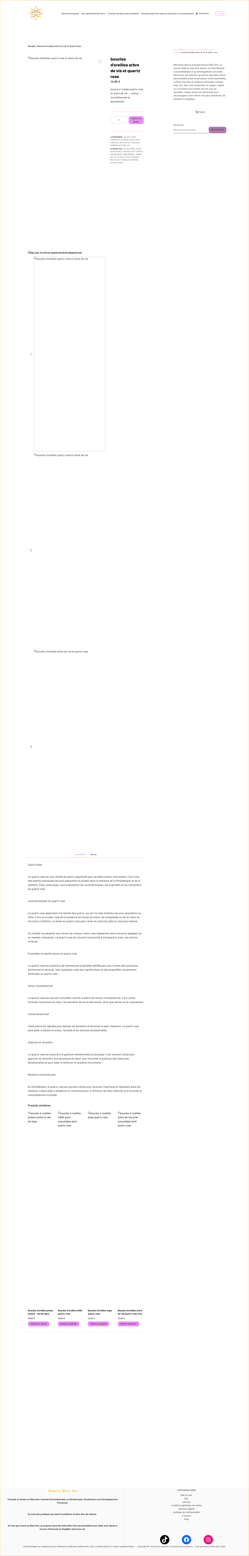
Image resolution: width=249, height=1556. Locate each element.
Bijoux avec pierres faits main (193, 50)
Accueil (31, 46)
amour (126, 151)
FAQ (186, 1498)
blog (186, 1519)
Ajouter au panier (136, 120)
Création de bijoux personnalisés (123, 13)
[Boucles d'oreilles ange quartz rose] (101, 1208)
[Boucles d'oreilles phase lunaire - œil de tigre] (41, 1208)
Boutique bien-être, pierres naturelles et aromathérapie (167, 13)
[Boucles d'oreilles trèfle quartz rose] (71, 1208)
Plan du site (186, 1495)
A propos (186, 1515)
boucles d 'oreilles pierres (124, 160)
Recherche (179, 125)
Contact (221, 13)
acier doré (129, 149)
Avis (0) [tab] (93, 855)
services (186, 1502)
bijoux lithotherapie (128, 157)
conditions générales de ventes (186, 1505)
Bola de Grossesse (70, 13)
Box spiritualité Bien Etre (93, 13)
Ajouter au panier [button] (38, 1323)
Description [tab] (80, 855)
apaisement (129, 154)
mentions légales (186, 1509)
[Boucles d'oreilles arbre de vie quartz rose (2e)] (131, 1208)
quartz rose (116, 163)
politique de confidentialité (186, 1512)
